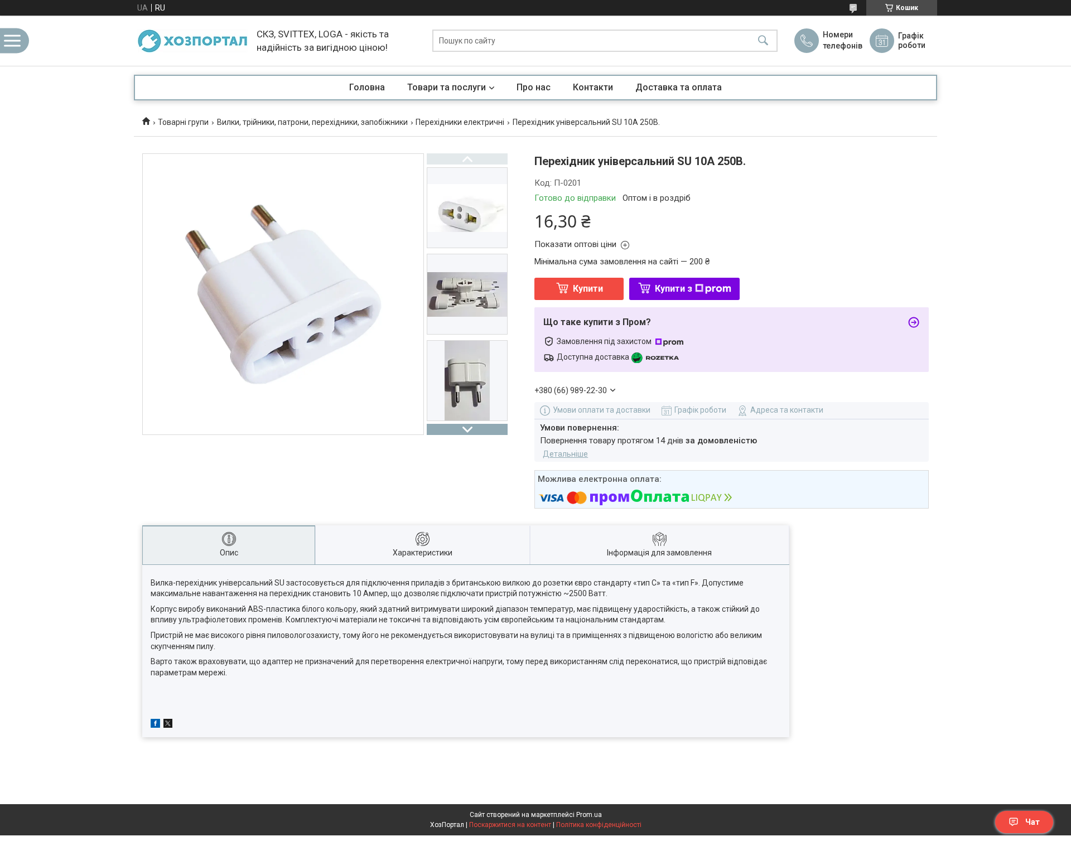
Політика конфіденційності (598, 825)
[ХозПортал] (192, 40)
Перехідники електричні (460, 122)
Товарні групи (183, 122)
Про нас (534, 87)
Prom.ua (589, 815)
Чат (1032, 822)
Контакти (593, 87)
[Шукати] (763, 41)
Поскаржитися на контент (510, 825)
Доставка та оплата (678, 87)
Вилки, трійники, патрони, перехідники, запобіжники (312, 122)
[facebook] (155, 725)
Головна (367, 87)
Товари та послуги (446, 87)
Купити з (673, 288)
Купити (588, 288)
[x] (167, 725)
